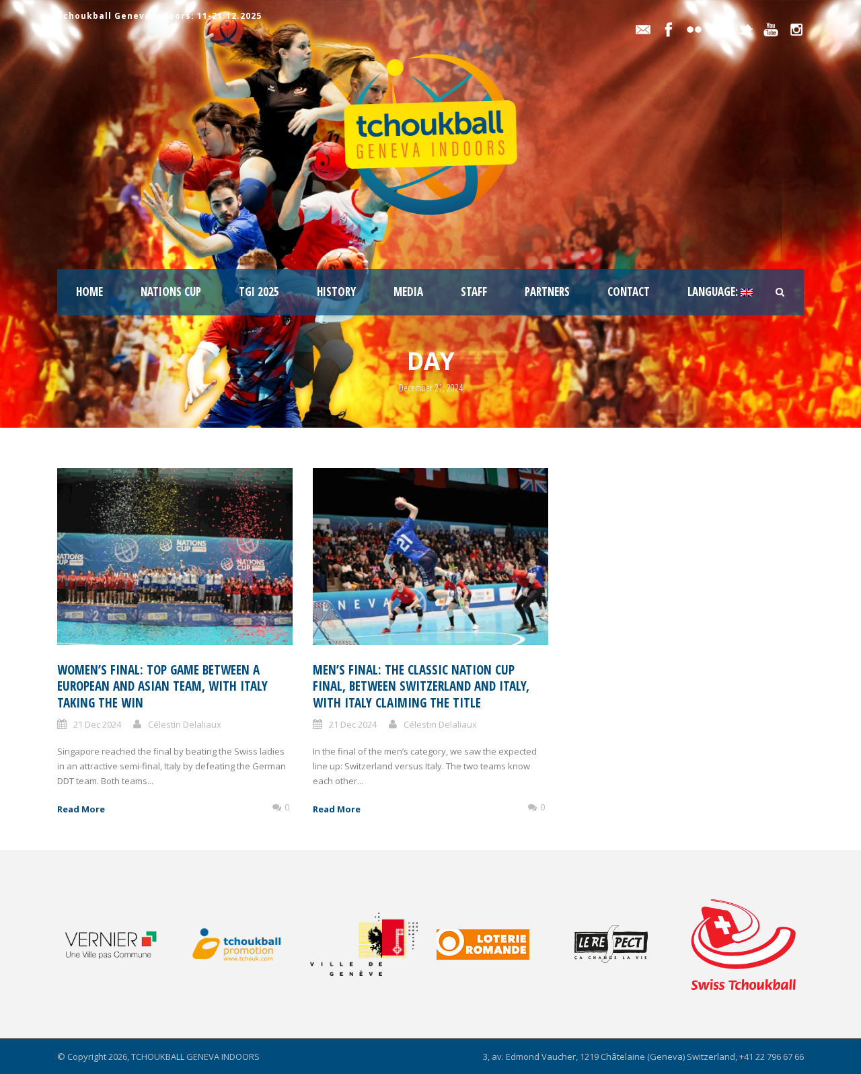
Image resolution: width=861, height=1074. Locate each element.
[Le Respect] (625, 944)
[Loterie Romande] (499, 944)
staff (474, 291)
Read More (81, 809)
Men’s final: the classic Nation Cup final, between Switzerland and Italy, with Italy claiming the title (421, 686)
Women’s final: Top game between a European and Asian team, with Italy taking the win (162, 686)
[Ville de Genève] (372, 944)
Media (408, 291)
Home (89, 291)
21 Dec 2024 (97, 724)
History (336, 291)
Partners (547, 291)
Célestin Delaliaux (184, 724)
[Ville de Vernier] (119, 944)
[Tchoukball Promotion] (246, 944)
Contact (628, 291)
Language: (714, 291)
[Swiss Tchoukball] (743, 944)
